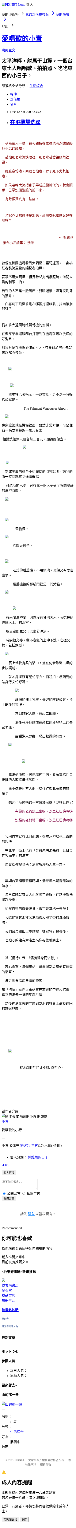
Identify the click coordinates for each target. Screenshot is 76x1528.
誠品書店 (8, 1295)
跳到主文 (8, 50)
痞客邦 (25, 1145)
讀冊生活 (8, 1300)
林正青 (5, 1319)
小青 (5, 1121)
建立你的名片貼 (10, 1326)
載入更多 (8, 1172)
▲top (5, 1164)
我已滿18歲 (10, 1519)
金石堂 (7, 1290)
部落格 (15, 99)
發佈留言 (8, 1198)
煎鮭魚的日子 (38, 1157)
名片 (13, 104)
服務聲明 (45, 1464)
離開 (24, 1519)
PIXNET (19, 1460)
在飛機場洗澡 (25, 122)
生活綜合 (36, 86)
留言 (34, 1145)
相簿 (13, 94)
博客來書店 (10, 1285)
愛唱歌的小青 (22, 38)
